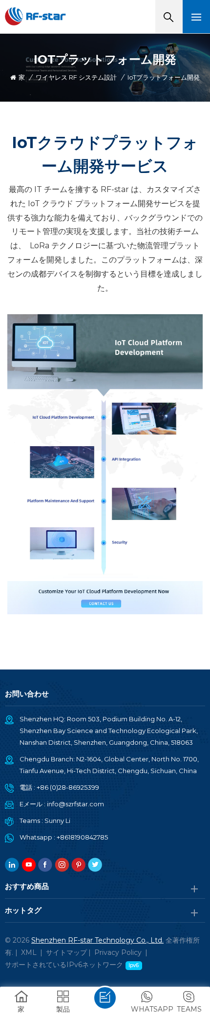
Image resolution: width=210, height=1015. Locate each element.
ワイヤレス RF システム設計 (76, 77)
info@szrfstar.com (75, 804)
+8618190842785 (82, 837)
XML (29, 952)
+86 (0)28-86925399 (68, 787)
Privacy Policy (118, 952)
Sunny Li (57, 820)
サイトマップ (66, 952)
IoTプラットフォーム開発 (163, 77)
